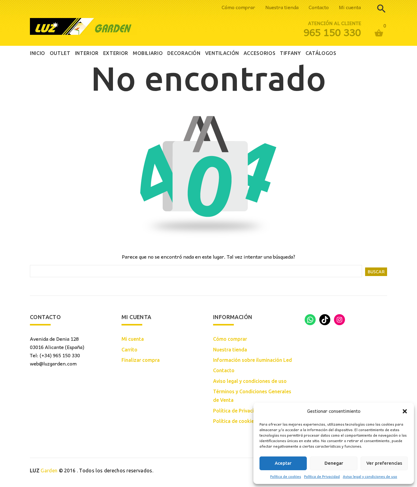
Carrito (129, 349)
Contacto (319, 7)
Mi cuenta (350, 7)
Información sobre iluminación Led (252, 360)
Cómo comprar (238, 7)
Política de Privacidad (322, 476)
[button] (405, 411)
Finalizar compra (140, 360)
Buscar (376, 271)
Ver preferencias (384, 463)
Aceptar (283, 463)
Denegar (334, 463)
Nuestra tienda (282, 7)
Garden (43, 470)
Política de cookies (285, 476)
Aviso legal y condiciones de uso (370, 476)
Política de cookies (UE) (240, 421)
